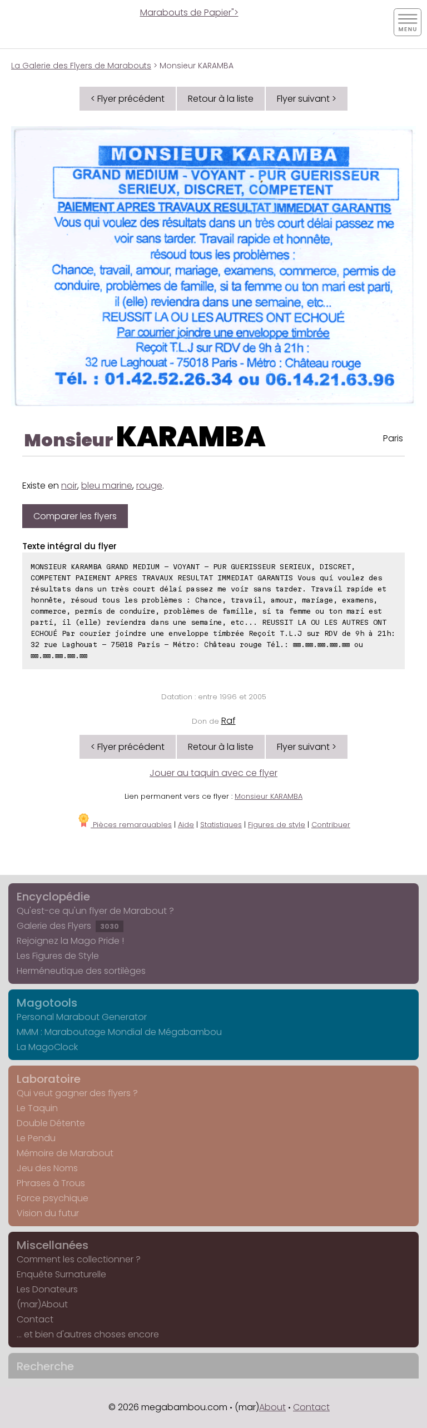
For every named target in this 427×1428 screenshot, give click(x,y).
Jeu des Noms (47, 1168)
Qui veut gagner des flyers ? (77, 1093)
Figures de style (276, 824)
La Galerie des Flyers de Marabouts (81, 65)
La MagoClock (47, 1047)
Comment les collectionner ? (79, 1259)
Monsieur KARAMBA (268, 796)
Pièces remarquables (131, 824)
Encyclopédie (53, 896)
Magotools (47, 1003)
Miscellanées (52, 1245)
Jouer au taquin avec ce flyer (213, 773)
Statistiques (221, 824)
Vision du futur (48, 1213)
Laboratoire (49, 1079)
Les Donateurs (47, 1289)
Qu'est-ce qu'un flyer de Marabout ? (95, 910)
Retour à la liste (221, 98)
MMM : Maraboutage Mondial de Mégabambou (119, 1032)
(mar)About (42, 1304)
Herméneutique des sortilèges (81, 970)
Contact (35, 1319)
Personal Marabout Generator (82, 1017)
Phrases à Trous (51, 1183)
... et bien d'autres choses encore (88, 1334)
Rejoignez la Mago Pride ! (70, 940)
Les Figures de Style (58, 955)
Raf (228, 720)
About (272, 1407)
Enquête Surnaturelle (61, 1274)
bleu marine (106, 485)
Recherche (45, 1366)
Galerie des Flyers (68, 925)
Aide (186, 824)
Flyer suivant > (306, 98)
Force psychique (52, 1198)
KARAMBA (191, 436)
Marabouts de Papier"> (189, 12)
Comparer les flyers (75, 516)
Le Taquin (37, 1108)
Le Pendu (36, 1138)
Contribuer (330, 824)
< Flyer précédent (128, 98)
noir (69, 485)
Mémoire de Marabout (65, 1153)
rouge (149, 485)
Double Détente (51, 1123)
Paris (393, 438)
